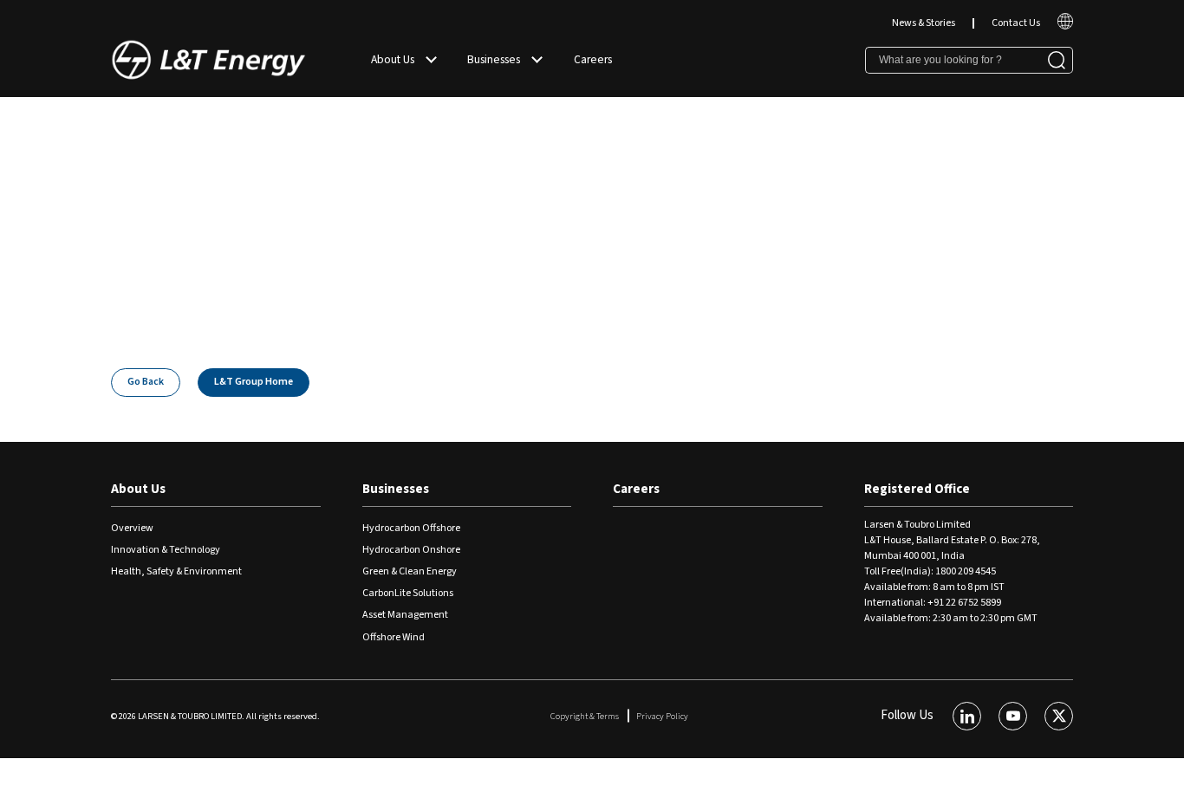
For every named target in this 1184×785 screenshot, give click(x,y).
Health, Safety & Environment (176, 571)
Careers (593, 59)
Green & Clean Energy (409, 571)
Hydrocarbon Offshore (411, 528)
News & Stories (923, 23)
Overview (132, 528)
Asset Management (405, 614)
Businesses (493, 59)
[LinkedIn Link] (967, 716)
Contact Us (1016, 23)
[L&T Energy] (208, 60)
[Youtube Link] (1013, 716)
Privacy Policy (662, 716)
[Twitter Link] (1058, 716)
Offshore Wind (393, 637)
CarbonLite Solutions (407, 593)
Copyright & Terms (584, 716)
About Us (392, 59)
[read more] (1065, 26)
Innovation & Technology (165, 549)
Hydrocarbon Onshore (411, 549)
